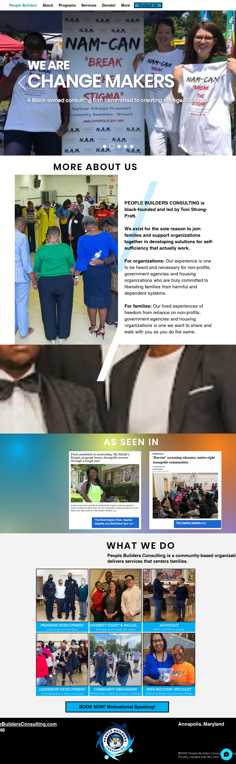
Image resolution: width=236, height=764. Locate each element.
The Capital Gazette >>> (191, 522)
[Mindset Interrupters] (118, 146)
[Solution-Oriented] (131, 146)
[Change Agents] (110, 146)
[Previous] (22, 83)
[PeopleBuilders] (104, 146)
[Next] (214, 83)
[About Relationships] (125, 146)
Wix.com (213, 757)
